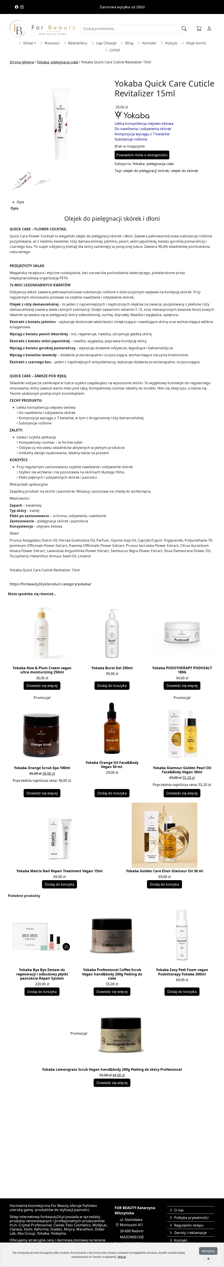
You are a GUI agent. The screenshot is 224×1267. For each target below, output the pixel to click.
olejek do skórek (184, 170)
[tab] (115, 202)
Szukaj (184, 28)
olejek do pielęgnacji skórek (146, 170)
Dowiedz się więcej (42, 685)
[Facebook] (16, 7)
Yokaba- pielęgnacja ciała (57, 62)
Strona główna (22, 62)
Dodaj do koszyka (112, 685)
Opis (20, 202)
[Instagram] (22, 7)
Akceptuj (208, 1251)
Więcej (122, 1257)
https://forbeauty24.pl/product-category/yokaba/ (50, 584)
